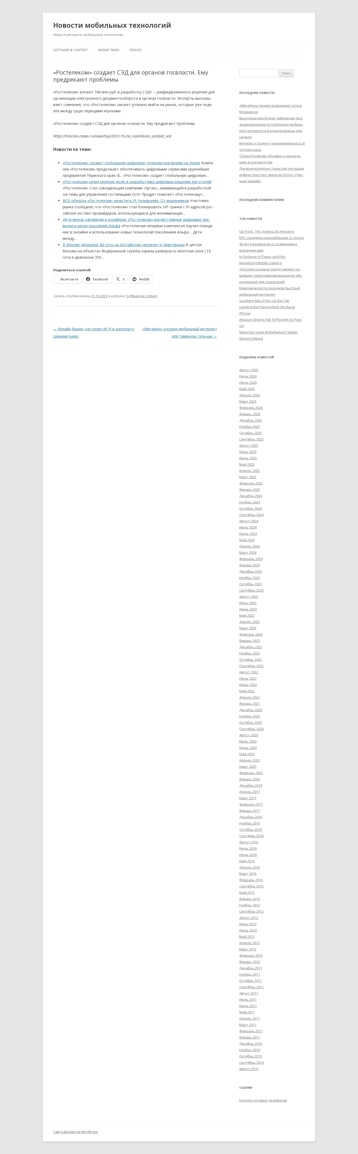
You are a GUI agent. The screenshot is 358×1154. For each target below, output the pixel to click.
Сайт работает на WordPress (75, 1132)
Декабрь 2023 (250, 571)
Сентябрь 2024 (251, 514)
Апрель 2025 (249, 470)
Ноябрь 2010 (249, 1049)
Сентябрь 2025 (251, 439)
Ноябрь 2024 (249, 502)
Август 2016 (248, 842)
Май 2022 (246, 691)
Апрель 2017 (249, 791)
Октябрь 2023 (250, 584)
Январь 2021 (249, 703)
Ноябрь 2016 (249, 823)
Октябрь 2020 (250, 722)
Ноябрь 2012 (249, 905)
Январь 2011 (249, 1037)
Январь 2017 (249, 810)
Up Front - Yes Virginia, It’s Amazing (266, 231)
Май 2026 (246, 388)
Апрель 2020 (249, 760)
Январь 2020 (249, 779)
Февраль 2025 (251, 483)
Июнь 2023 (248, 609)
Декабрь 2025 (250, 420)
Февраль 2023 (251, 634)
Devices (136, 50)
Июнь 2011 (248, 1005)
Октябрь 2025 (250, 432)
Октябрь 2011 (250, 980)
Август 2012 (248, 917)
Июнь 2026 (248, 382)
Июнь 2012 (248, 930)
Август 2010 (248, 1068)
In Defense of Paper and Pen (262, 256)
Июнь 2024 (248, 533)
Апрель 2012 (249, 942)
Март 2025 (247, 477)
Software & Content (70, 50)
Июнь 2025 (248, 458)
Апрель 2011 (249, 1018)
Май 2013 (246, 892)
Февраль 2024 (251, 558)
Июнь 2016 (248, 854)
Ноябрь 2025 (249, 426)
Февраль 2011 (251, 1031)
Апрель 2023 (249, 621)
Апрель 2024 (249, 546)
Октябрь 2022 (250, 659)
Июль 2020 (248, 741)
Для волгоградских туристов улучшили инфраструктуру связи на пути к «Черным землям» (271, 174)
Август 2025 (248, 445)
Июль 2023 (248, 602)
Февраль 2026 (251, 407)
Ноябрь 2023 (249, 577)
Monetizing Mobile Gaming (260, 262)
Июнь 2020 (248, 747)
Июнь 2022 (248, 684)
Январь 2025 (249, 489)
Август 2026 (248, 370)
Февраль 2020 (251, 772)
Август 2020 (248, 735)
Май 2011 (246, 1012)
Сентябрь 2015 (251, 886)
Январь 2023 (249, 640)
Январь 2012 (249, 961)
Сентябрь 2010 (251, 1062)
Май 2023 (246, 615)
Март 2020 (247, 766)
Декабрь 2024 (250, 495)
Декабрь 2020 (250, 710)
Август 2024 (248, 521)
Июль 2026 (248, 376)
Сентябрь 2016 (251, 835)
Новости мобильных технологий (112, 25)
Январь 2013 (249, 898)
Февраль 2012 (251, 955)
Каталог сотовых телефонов (263, 1100)
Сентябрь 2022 (251, 665)
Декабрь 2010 (250, 1043)
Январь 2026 (249, 414)
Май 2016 (246, 861)
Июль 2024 (248, 527)
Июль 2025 (248, 451)
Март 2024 (247, 552)
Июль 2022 (248, 678)
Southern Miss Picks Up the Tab (264, 300)
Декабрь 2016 (250, 817)
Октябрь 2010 (250, 1056)
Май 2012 (246, 936)
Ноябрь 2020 (249, 716)
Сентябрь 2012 (251, 911)
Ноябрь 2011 (249, 974)
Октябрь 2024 (250, 508)
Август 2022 (248, 672)
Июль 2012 (248, 924)
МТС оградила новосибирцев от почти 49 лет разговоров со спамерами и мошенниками (271, 244)
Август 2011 (248, 993)
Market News (108, 50)
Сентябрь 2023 (251, 590)
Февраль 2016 (251, 880)
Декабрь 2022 (250, 647)
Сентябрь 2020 (251, 728)
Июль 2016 (248, 848)
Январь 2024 (249, 565)
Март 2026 (247, 401)
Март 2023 (247, 628)
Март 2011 (247, 1024)
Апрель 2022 (249, 697)
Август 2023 (248, 596)
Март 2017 (247, 798)
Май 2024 (246, 540)
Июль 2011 (248, 999)
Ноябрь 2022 (249, 653)
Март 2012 (247, 949)
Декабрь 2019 (250, 785)
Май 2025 (246, 464)
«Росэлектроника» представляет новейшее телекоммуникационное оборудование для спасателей (271, 275)
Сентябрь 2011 (251, 987)
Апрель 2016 (249, 867)
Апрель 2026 (249, 395)
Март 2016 (247, 873)
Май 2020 (246, 754)
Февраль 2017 (251, 804)
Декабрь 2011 (250, 968)
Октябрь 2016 (250, 829)
